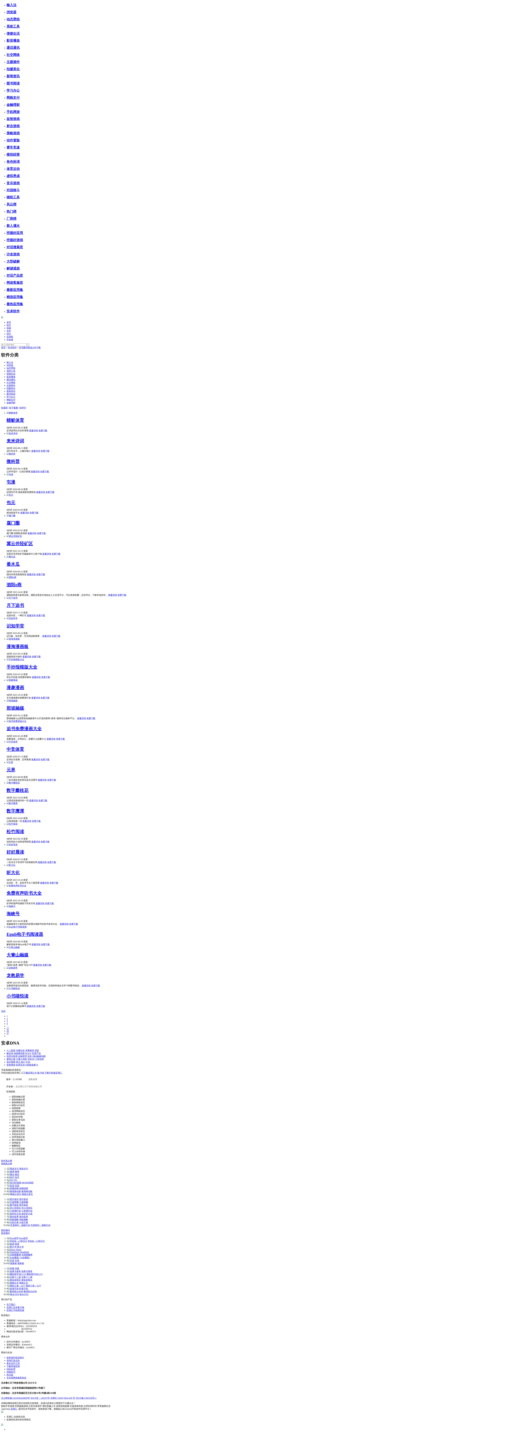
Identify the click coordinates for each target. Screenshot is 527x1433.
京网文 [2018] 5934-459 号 (62, 1398)
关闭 (3, 1011)
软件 (9, 325)
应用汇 (14, 1409)
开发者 (10, 339)
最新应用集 (15, 290)
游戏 (9, 328)
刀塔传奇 (39, 1059)
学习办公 (13, 90)
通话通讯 (13, 47)
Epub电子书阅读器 (25, 934)
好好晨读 (15, 851)
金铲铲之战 (26, 1214)
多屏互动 (20, 1065)
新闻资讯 (13, 76)
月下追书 (15, 605)
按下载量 (13, 408)
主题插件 (13, 62)
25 (8, 1028)
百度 (17, 1185)
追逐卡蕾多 (26, 1271)
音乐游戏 (13, 183)
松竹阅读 (15, 831)
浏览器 (11, 12)
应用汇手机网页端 (15, 1310)
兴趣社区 (20, 1050)
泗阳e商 (14, 584)
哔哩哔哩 (23, 1188)
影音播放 (13, 40)
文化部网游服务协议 (16, 1378)
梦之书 (20, 1247)
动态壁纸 (13, 19)
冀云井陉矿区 (20, 543)
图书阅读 (13, 83)
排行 (9, 334)
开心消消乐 (26, 1208)
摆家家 (20, 1263)
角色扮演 (13, 161)
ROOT (28, 1053)
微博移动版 (26, 1191)
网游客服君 (15, 282)
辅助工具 (13, 197)
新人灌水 (13, 225)
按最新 (4, 408)
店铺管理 (22, 1056)
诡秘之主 (23, 1283)
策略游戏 (13, 133)
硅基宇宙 (23, 1288)
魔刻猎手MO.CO (34, 1274)
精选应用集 (15, 297)
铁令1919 (24, 1294)
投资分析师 (12, 1056)
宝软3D (31, 1059)
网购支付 (13, 97)
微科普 (13, 461)
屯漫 (11, 481)
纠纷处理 (11, 1369)
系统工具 (13, 26)
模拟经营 (13, 154)
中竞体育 (15, 749)
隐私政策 (33, 1079)
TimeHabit (24, 1252)
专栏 (9, 331)
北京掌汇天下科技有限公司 (29, 1086)
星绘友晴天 (26, 1280)
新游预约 (5, 1233)
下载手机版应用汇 (53, 1073)
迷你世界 (23, 1216)
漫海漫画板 (18, 646)
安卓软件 (13, 311)
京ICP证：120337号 (40, 1398)
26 (8, 1031)
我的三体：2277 (33, 1286)
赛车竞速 (13, 147)
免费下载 (42, 430)
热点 (18, 1062)
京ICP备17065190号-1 (86, 1398)
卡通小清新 (21, 1059)
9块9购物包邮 (39, 1056)
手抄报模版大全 (22, 667)
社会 (28, 1062)
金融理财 (13, 104)
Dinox (18, 1249)
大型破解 (13, 261)
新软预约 (5, 1230)
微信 (17, 1174)
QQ (15, 1180)
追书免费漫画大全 (24, 728)
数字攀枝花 (18, 790)
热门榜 (11, 211)
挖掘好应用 (15, 233)
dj (37, 1065)
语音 (37, 1050)
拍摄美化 (13, 69)
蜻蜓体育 (15, 420)
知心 (23, 1062)
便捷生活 (13, 33)
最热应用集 (15, 304)
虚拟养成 (13, 176)
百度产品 (36, 1053)
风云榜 (11, 204)
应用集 (10, 337)
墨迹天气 (23, 1169)
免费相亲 (29, 1050)
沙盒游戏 (13, 254)
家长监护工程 (13, 1363)
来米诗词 (15, 440)
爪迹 (17, 1260)
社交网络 (13, 55)
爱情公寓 (11, 1059)
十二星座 (11, 1050)
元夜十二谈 (26, 1277)
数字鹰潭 (15, 810)
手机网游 (13, 112)
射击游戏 (13, 126)
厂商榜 (11, 218)
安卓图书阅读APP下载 (30, 347)
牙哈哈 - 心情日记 (36, 1241)
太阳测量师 (26, 1255)
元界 (11, 769)
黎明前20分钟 (30, 1291)
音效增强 (11, 1065)
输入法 (11, 5)
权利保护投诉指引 (15, 1357)
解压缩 (10, 1053)
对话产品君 (15, 275)
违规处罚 (11, 1372)
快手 (17, 1177)
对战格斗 (13, 190)
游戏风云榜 (6, 1163)
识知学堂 (15, 625)
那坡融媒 (15, 708)
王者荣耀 (23, 1202)
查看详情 (33, 430)
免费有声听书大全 (24, 893)
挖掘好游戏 (15, 240)
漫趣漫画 (15, 687)
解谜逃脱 (13, 268)
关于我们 (11, 1304)
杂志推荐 (11, 1062)
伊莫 (17, 1268)
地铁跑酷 (23, 1219)
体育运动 (13, 169)
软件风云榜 (6, 1161)
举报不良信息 (13, 1360)
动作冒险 (13, 140)
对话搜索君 (15, 247)
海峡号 (13, 913)
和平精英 (23, 1205)
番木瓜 (13, 564)
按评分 (22, 408)
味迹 (17, 1244)
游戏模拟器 (19, 1053)
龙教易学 (15, 975)
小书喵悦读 (18, 995)
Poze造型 (23, 1238)
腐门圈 (13, 522)
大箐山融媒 (18, 954)
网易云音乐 (27, 1194)
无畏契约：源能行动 (40, 1225)
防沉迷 (10, 1375)
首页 (9, 322)
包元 (11, 502)
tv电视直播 (30, 1065)
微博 (17, 1171)
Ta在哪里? (25, 1257)
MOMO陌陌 (27, 1183)
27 (8, 1033)
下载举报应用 (13, 1366)
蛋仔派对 (23, 1199)
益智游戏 (13, 119)
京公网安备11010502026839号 (15, 1398)
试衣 (29, 1056)
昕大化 (13, 872)
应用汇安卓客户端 (15, 1307)
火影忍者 (23, 1222)
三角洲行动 (26, 1211)
